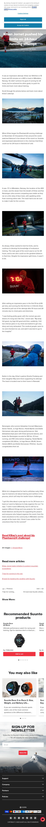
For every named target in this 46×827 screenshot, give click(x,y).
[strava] (35, 818)
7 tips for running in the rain (12, 574)
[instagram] (10, 818)
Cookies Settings (23, 13)
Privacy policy (12, 9)
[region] (23, 14)
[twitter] (19, 818)
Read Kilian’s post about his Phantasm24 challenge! (18, 537)
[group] (19, 697)
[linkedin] (31, 818)
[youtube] (23, 818)
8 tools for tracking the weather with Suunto (18, 579)
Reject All (23, 19)
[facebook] (14, 818)
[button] (20, 718)
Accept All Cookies (23, 25)
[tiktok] (27, 818)
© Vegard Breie (16, 548)
